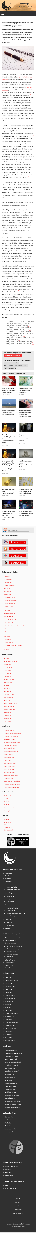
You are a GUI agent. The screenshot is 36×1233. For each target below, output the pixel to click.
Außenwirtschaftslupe (10, 661)
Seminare (8, 1172)
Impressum (7, 822)
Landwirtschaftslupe (10, 694)
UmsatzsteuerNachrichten (12, 781)
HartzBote (7, 799)
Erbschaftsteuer (10, 603)
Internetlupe (7, 685)
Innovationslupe (9, 679)
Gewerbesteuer (11, 951)
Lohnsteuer (10, 957)
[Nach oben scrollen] (33, 1230)
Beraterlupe (7, 664)
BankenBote (7, 796)
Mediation (7, 588)
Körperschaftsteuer (12, 954)
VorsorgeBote (8, 811)
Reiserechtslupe (9, 706)
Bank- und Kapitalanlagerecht (16, 913)
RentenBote (7, 805)
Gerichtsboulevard (9, 748)
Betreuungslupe (9, 667)
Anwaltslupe (7, 658)
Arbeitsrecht (7, 576)
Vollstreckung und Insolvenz (13, 645)
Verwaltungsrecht (9, 614)
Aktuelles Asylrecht (9, 730)
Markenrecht (9, 629)
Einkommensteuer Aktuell (12, 742)
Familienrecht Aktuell (10, 745)
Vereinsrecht (9, 642)
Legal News (7, 760)
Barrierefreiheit (8, 830)
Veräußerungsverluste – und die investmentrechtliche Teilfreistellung (26, 513)
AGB (5, 825)
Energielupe (7, 670)
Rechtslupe (24, 4)
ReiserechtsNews (9, 769)
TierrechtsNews (8, 778)
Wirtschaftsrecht (9, 617)
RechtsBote (7, 802)
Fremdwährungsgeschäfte (11, 363)
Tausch (25, 365)
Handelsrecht (9, 623)
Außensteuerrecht (10, 597)
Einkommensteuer (11, 600)
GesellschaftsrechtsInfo (11, 751)
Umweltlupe (7, 715)
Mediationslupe (8, 697)
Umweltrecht (11, 901)
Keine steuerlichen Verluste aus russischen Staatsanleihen (25, 390)
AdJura (7, 1185)
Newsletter (8, 1169)
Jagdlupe (7, 688)
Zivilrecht (7, 636)
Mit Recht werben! (10, 1188)
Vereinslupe (7, 718)
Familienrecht (8, 582)
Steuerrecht (7, 594)
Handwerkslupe (8, 676)
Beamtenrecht (11, 896)
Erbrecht (8, 639)
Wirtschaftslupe (8, 721)
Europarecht (8, 579)
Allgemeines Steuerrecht (12, 938)
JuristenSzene (8, 754)
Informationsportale (11, 1166)
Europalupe (7, 673)
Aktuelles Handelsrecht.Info (12, 733)
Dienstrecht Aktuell (9, 739)
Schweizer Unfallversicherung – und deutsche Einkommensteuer (8, 390)
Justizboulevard (9, 757)
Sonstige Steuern (10, 965)
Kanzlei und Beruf (9, 585)
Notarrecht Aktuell (9, 766)
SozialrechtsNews (9, 772)
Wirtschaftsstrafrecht (13, 890)
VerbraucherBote (9, 808)
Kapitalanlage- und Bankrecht (14, 626)
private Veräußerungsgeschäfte (13, 365)
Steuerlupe (7, 712)
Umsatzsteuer (9, 606)
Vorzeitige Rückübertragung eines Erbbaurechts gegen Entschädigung (25, 491)
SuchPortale (9, 1175)
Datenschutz (8, 827)
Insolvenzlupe (8, 682)
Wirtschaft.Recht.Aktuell (11, 787)
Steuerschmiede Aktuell (11, 775)
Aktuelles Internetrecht (11, 736)
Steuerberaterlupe (9, 709)
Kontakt (6, 820)
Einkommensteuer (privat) (13, 355)
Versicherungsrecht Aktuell (12, 784)
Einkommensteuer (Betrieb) (15, 946)
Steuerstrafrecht (12, 887)
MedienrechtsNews (9, 763)
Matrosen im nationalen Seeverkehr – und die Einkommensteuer (8, 412)
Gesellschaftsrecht (11, 620)
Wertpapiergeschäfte (10, 368)
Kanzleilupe (7, 691)
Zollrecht (6, 650)
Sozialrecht (7, 591)
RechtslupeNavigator (10, 703)
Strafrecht (7, 611)
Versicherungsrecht (11, 632)
